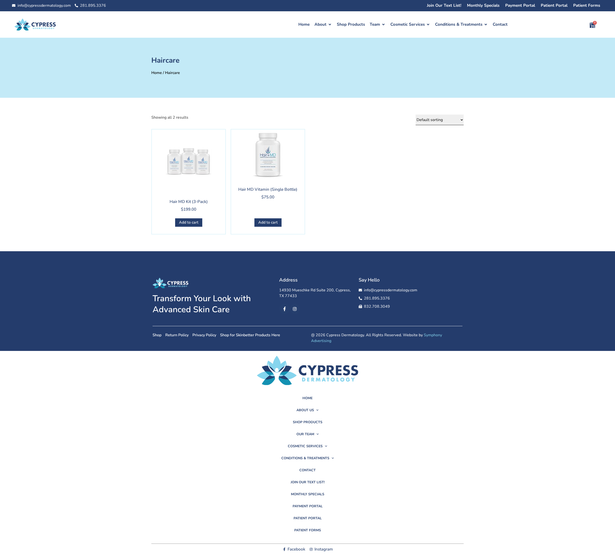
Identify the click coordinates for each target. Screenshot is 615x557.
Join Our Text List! (444, 5)
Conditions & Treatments (305, 458)
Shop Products (307, 422)
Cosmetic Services (305, 446)
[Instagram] (295, 309)
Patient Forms (586, 5)
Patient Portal (554, 5)
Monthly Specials (483, 5)
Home (156, 72)
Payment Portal (520, 5)
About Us (305, 410)
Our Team (305, 434)
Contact (307, 470)
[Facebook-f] (284, 309)
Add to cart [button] (188, 222)
